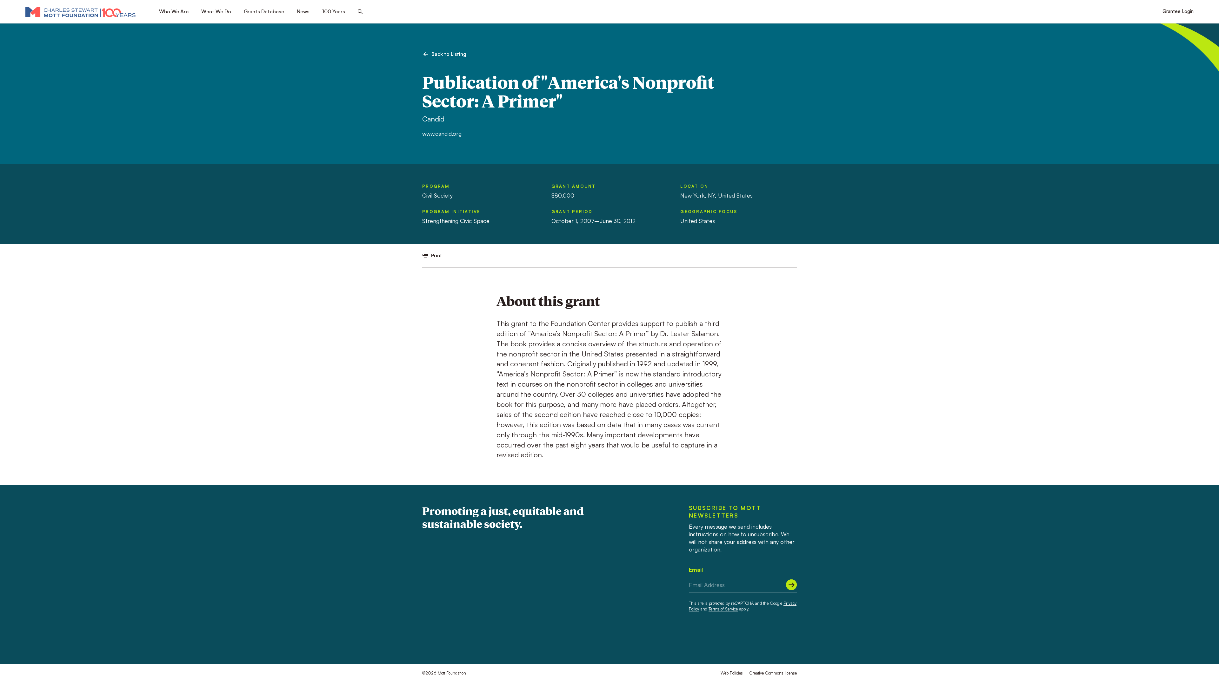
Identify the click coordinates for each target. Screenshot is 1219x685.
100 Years (333, 11)
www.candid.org (442, 133)
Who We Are (174, 11)
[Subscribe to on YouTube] (793, 641)
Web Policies (732, 672)
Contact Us (435, 641)
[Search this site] (360, 12)
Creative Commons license (773, 672)
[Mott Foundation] (80, 11)
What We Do (216, 11)
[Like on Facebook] (759, 641)
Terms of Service (723, 608)
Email (696, 569)
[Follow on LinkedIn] (770, 641)
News (303, 11)
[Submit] (791, 584)
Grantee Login (1178, 11)
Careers (466, 641)
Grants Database (264, 11)
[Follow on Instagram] (781, 641)
